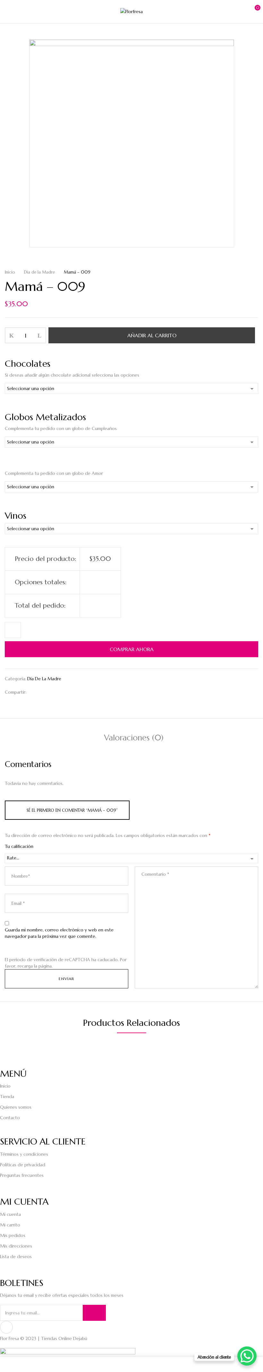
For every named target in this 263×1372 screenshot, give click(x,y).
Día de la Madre (39, 272)
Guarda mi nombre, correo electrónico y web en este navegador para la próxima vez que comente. (59, 933)
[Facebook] (34, 692)
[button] (252, 11)
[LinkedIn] (54, 692)
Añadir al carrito (151, 335)
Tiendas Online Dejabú (64, 1338)
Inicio (10, 272)
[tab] (134, 738)
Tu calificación (19, 846)
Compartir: (15, 692)
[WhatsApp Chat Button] (247, 1356)
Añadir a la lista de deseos (13, 630)
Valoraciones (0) (134, 738)
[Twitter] (44, 692)
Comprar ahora (132, 649)
